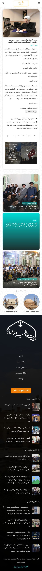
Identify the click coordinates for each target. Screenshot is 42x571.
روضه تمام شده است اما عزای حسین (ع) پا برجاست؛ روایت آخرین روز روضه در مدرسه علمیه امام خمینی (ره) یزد (16, 510)
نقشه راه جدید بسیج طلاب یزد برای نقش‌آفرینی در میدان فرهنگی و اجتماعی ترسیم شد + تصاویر (21, 224)
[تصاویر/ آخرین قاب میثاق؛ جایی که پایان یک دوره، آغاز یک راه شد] (21, 176)
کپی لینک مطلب (31, 111)
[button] (3, 3)
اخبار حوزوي (21, 118)
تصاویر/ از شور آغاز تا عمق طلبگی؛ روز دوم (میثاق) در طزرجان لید (17, 491)
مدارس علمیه (21, 367)
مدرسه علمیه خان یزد (10, 311)
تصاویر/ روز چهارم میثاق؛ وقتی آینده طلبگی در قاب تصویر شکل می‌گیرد (22, 283)
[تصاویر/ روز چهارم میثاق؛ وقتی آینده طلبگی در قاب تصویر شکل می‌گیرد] (21, 252)
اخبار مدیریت (14, 118)
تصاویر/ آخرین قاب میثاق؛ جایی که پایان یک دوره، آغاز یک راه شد (23, 207)
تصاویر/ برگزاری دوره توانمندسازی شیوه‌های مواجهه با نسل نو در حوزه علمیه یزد (16, 523)
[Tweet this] (23, 135)
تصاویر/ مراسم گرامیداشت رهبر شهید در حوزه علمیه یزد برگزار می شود (17, 429)
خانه (21, 351)
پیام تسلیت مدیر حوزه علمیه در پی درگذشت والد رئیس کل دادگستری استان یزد (16, 418)
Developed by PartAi (21, 567)
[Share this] (28, 135)
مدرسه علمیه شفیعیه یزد (31, 311)
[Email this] (33, 135)
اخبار (27, 118)
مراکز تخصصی (21, 373)
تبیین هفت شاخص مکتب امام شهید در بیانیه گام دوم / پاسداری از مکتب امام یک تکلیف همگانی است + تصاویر (16, 548)
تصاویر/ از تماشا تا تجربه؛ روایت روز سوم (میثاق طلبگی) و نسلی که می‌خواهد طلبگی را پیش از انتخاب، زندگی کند (17, 479)
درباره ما (21, 378)
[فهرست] (39, 3)
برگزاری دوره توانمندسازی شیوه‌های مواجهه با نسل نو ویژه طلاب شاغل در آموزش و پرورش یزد (18, 535)
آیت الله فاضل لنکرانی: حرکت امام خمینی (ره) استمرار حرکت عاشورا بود (18, 440)
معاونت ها (21, 362)
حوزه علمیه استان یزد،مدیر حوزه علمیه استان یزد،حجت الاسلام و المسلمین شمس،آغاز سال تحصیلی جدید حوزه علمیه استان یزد (22, 125)
